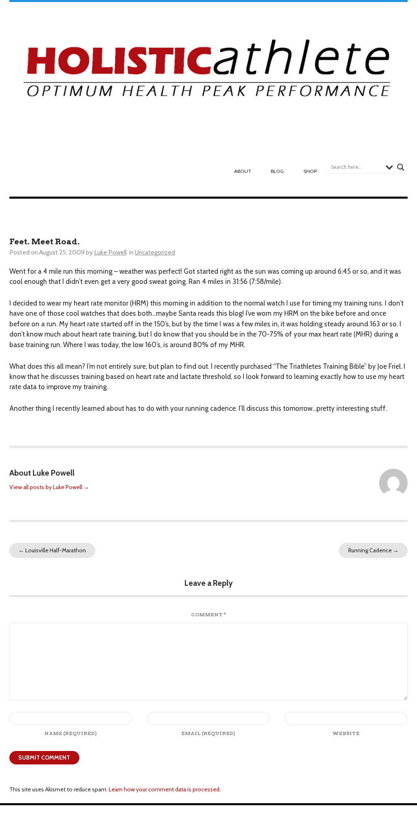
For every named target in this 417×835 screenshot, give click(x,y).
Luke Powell (110, 252)
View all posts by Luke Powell (49, 487)
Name (70, 733)
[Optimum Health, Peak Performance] (208, 72)
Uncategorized (155, 252)
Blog (277, 171)
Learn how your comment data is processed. (165, 789)
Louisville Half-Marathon (52, 550)
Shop (310, 171)
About (242, 171)
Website (346, 733)
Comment (208, 614)
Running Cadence (373, 550)
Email (208, 733)
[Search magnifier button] (400, 167)
